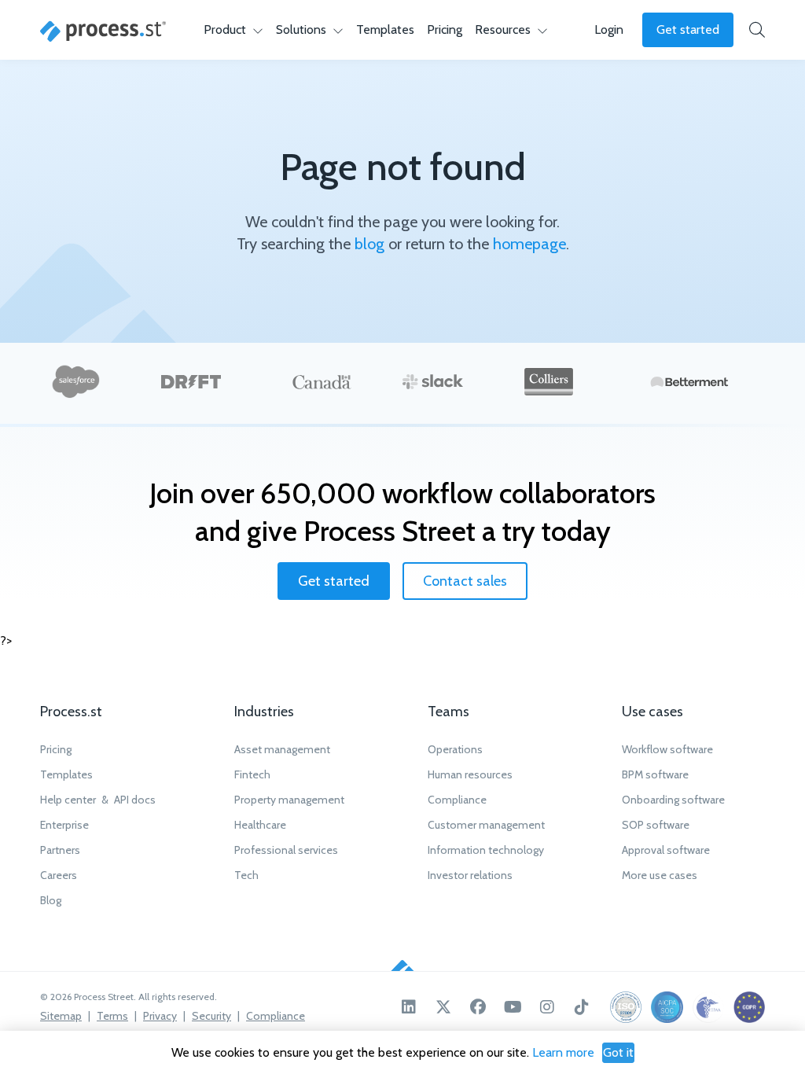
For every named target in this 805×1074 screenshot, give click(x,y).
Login (608, 29)
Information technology (486, 850)
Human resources (470, 774)
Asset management (282, 749)
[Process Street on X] (443, 1007)
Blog (50, 900)
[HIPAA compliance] (708, 1007)
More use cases (659, 875)
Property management (289, 800)
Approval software (666, 850)
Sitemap (61, 1016)
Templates (385, 29)
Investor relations (470, 875)
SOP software (655, 825)
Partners (60, 850)
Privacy (160, 1016)
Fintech (252, 774)
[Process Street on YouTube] (512, 1007)
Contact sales (465, 581)
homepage (529, 243)
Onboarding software (673, 800)
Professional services (286, 850)
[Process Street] (103, 31)
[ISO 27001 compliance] (625, 1007)
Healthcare (260, 825)
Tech (246, 875)
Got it (618, 1052)
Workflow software (667, 749)
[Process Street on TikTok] (581, 1007)
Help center (68, 800)
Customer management (486, 825)
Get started (687, 29)
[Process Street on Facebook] (478, 1007)
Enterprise (64, 825)
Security (211, 1016)
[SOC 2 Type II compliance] (666, 1007)
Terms (112, 1016)
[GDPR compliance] (749, 1007)
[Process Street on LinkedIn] (409, 1007)
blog (369, 243)
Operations (455, 749)
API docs (135, 800)
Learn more (563, 1052)
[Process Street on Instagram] (547, 1007)
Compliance (457, 800)
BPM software (655, 774)
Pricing (444, 29)
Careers (58, 875)
